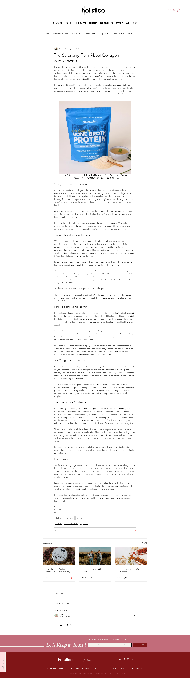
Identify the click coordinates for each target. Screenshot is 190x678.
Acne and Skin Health (60, 34)
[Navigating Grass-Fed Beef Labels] (95, 556)
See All (144, 543)
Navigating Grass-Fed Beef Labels (93, 570)
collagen (79, 518)
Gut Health (76, 34)
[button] (178, 10)
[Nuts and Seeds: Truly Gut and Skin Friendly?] (131, 556)
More (130, 34)
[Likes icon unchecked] (61, 625)
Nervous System (118, 34)
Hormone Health (89, 34)
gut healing (69, 518)
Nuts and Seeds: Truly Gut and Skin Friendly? (130, 570)
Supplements (104, 34)
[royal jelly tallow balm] (59, 556)
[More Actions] (134, 615)
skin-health (59, 518)
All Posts (46, 34)
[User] (174, 10)
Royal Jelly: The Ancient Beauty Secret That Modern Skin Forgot (59, 570)
